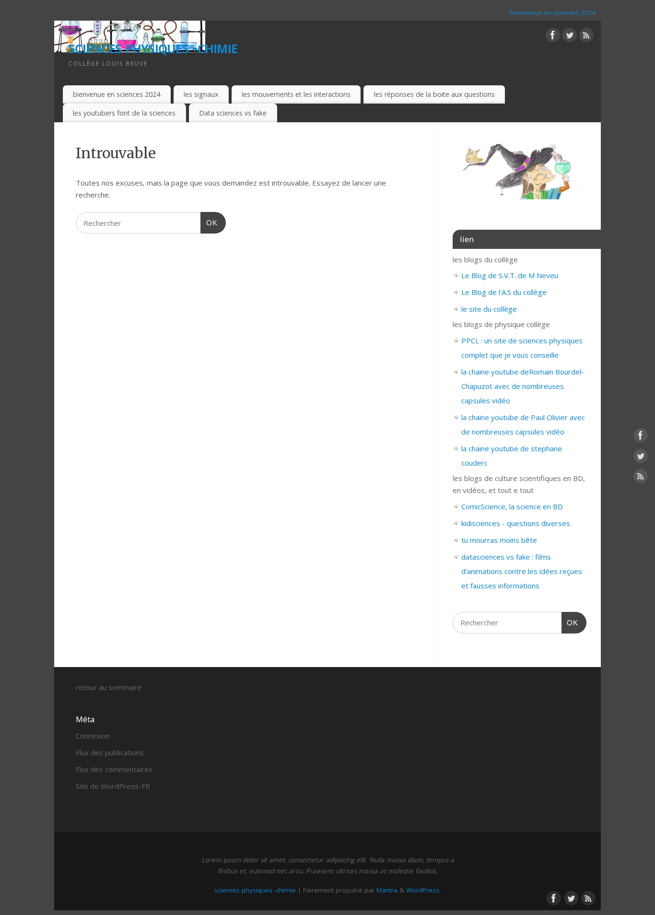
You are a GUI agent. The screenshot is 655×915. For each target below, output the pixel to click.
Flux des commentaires (114, 769)
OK (209, 222)
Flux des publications (110, 752)
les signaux (201, 94)
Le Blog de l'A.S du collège (504, 292)
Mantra (387, 890)
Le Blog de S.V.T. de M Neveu (509, 275)
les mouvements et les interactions (296, 94)
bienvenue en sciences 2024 (553, 12)
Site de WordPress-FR (113, 786)
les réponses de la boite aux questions (434, 94)
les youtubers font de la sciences (124, 112)
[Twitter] (569, 37)
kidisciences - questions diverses (515, 523)
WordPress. (423, 890)
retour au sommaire (108, 687)
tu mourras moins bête (499, 540)
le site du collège (489, 309)
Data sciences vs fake (233, 112)
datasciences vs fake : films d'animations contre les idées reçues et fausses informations (521, 571)
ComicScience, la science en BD (512, 506)
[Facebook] (553, 37)
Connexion (93, 735)
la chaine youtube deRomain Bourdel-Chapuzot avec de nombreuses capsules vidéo (522, 386)
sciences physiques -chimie (153, 47)
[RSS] (586, 37)
